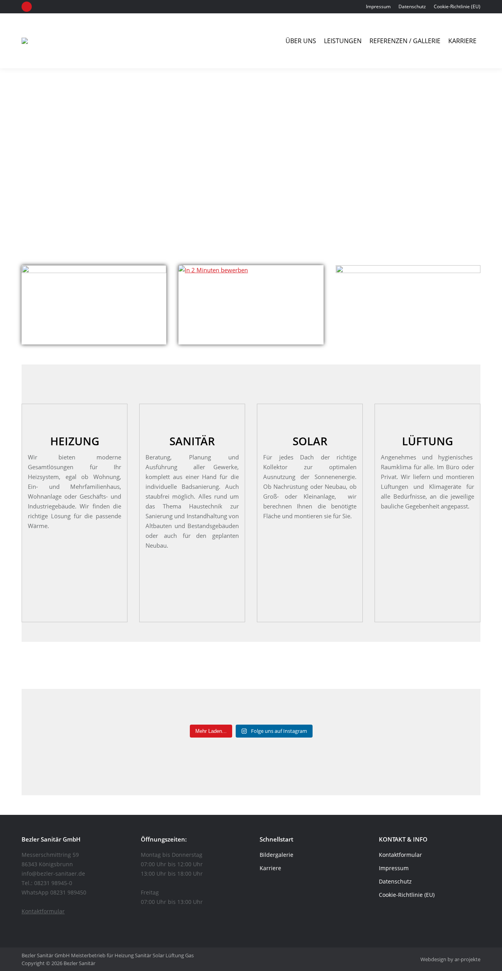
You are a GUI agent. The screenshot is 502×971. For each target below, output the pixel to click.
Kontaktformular (43, 911)
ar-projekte (467, 959)
